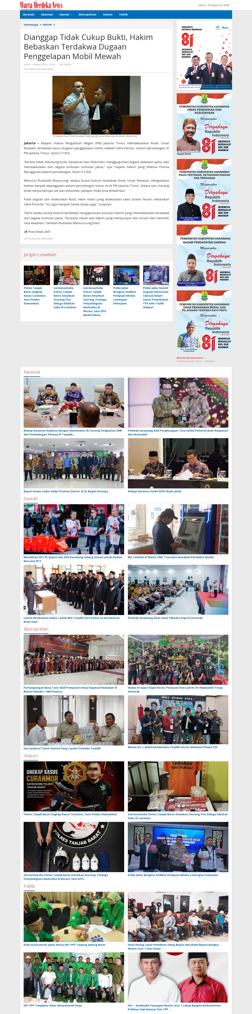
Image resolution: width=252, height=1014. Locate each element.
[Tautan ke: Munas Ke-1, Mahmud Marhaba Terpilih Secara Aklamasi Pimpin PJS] (178, 719)
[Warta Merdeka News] (41, 5)
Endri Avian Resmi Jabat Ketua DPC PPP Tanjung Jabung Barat (65, 944)
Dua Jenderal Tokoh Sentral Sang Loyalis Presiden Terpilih (62, 748)
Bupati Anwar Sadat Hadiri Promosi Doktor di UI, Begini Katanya (66, 491)
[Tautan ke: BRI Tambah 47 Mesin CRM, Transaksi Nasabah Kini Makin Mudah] (178, 529)
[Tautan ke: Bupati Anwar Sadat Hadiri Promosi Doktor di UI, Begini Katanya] (74, 463)
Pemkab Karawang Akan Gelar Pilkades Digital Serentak (165, 618)
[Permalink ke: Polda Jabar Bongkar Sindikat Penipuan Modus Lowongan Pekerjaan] (126, 275)
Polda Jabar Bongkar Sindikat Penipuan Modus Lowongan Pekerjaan (124, 295)
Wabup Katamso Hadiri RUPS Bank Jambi (154, 491)
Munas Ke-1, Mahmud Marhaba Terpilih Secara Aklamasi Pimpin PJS (172, 747)
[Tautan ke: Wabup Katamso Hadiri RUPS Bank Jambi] (178, 463)
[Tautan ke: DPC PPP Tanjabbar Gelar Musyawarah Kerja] (74, 977)
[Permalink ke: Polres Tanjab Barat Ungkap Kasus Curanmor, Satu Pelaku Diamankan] (37, 275)
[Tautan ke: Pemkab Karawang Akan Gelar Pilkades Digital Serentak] (178, 590)
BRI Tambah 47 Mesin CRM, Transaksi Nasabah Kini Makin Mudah (171, 557)
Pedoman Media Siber (189, 361)
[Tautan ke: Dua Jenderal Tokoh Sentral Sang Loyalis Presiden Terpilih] (74, 720)
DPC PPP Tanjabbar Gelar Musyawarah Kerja (53, 1005)
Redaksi (210, 361)
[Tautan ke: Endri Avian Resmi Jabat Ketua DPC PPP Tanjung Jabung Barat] (74, 917)
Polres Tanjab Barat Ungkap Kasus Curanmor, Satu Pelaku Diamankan (35, 295)
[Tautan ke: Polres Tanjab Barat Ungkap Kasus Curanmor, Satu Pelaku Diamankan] (74, 786)
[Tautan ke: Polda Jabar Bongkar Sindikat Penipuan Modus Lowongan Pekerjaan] (178, 847)
